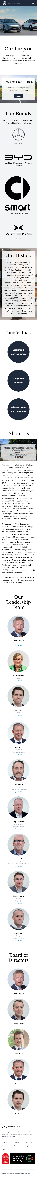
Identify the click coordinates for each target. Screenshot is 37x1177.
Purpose (4, 1142)
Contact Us (29, 1142)
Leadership (17, 1142)
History (4, 1149)
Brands (4, 1146)
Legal (27, 1146)
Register (18, 96)
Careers (16, 1146)
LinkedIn (19, 645)
